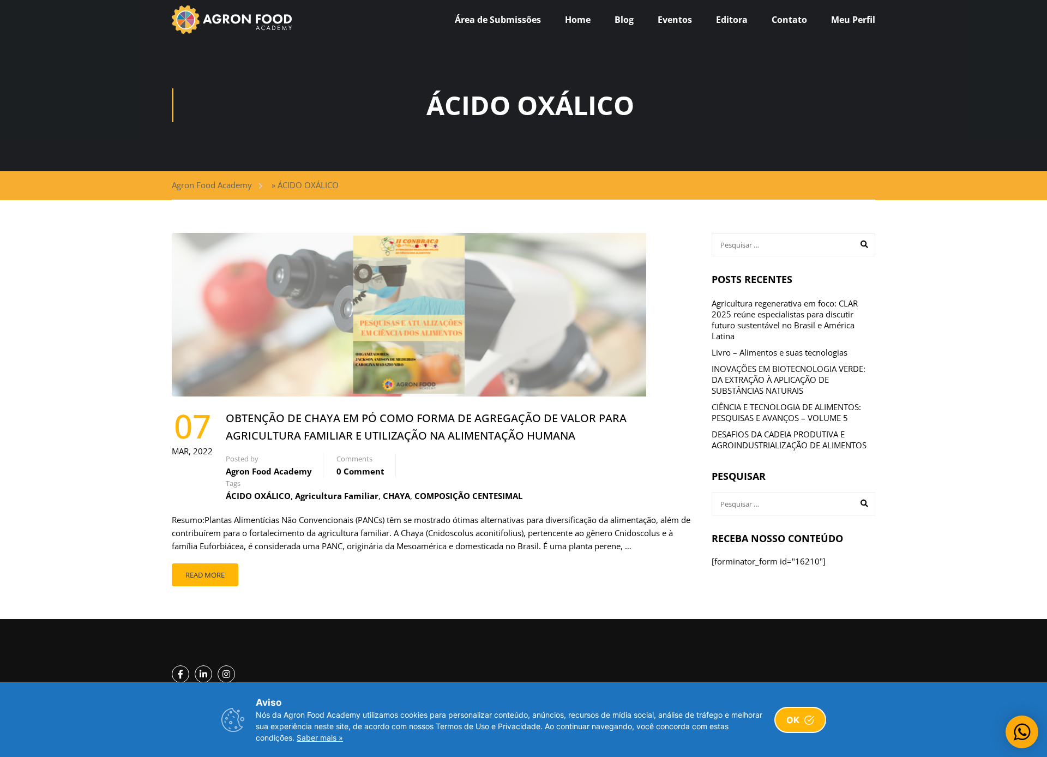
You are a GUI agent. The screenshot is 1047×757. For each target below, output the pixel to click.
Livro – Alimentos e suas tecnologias (779, 352)
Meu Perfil (853, 20)
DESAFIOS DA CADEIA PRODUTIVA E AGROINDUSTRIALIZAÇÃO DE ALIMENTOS (789, 439)
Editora (732, 20)
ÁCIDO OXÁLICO (258, 495)
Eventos (675, 20)
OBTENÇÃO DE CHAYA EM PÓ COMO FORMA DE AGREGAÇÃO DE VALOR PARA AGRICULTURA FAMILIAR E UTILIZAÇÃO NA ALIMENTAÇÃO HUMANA (426, 427)
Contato (789, 20)
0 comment (360, 471)
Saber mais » (320, 737)
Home (578, 20)
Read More (205, 575)
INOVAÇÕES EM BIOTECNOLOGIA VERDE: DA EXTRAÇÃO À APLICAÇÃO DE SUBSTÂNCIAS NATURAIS (788, 379)
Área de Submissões (498, 20)
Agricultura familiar (336, 495)
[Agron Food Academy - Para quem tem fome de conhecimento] (232, 19)
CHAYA (396, 495)
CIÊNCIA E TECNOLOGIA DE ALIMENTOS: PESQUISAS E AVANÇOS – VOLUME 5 (786, 412)
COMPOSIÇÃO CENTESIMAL (468, 495)
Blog (624, 20)
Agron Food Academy (212, 184)
